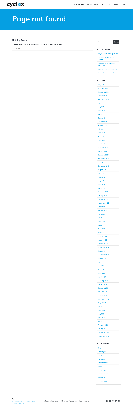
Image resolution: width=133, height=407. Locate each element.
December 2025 (103, 92)
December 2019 (103, 332)
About (67, 4)
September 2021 (103, 255)
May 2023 (101, 181)
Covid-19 (101, 355)
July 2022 (101, 218)
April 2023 (101, 185)
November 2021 (103, 247)
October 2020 (102, 295)
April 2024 (101, 140)
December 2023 (103, 155)
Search (116, 42)
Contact (123, 4)
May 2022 (101, 225)
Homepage (101, 359)
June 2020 (101, 310)
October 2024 (102, 118)
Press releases (103, 374)
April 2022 (101, 229)
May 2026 (101, 85)
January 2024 (102, 151)
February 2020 (103, 325)
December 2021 (103, 244)
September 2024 (103, 122)
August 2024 (102, 125)
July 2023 (101, 173)
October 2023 (102, 162)
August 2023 (102, 170)
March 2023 (102, 188)
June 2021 (101, 266)
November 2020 (103, 292)
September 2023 (103, 166)
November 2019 (103, 336)
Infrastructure (103, 363)
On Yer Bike (102, 370)
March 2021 (102, 277)
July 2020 (101, 307)
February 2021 (103, 281)
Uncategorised (103, 381)
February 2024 (103, 148)
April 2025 (101, 111)
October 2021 (102, 251)
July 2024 (101, 129)
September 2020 (103, 299)
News (100, 366)
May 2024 (101, 136)
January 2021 (102, 284)
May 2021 (101, 270)
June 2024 (101, 133)
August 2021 (102, 258)
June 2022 (101, 221)
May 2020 (101, 314)
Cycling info (105, 4)
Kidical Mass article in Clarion (108, 73)
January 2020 (102, 329)
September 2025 (103, 99)
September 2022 (103, 210)
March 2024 (102, 144)
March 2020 (102, 321)
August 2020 (102, 303)
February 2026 (103, 88)
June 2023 (101, 177)
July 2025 (101, 103)
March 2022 (102, 233)
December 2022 (103, 199)
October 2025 (102, 96)
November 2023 (103, 159)
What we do (78, 4)
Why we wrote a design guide (108, 54)
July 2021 (101, 262)
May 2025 (101, 107)
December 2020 (103, 288)
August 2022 (102, 214)
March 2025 (102, 114)
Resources (101, 378)
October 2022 (102, 207)
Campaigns (102, 352)
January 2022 (102, 240)
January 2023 (102, 196)
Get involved (92, 4)
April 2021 (101, 273)
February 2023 (103, 192)
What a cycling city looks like (107, 69)
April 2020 (101, 318)
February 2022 (103, 236)
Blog (116, 4)
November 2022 (103, 203)
